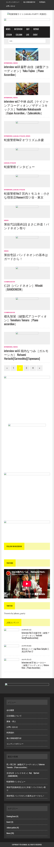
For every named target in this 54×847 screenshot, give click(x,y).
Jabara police (19, 136)
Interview (18, 29)
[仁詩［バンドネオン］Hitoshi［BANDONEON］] (27, 277)
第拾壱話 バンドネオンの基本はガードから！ (26, 256)
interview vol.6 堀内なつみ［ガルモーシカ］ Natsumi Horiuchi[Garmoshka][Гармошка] (26, 354)
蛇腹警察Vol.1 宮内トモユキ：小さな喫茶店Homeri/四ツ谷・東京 (27, 195)
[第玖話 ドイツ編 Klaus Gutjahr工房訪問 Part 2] (11, 651)
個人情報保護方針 (29, 2)
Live (27, 34)
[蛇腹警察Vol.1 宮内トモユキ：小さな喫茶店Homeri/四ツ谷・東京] (27, 185)
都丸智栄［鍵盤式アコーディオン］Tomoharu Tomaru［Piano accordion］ (25, 320)
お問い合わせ (10, 6)
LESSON (9, 34)
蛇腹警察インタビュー (19, 166)
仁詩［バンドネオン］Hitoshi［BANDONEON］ (23, 287)
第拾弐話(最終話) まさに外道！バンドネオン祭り (26, 226)
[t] (26, 8)
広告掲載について (14, 715)
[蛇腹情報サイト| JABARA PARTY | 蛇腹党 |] (27, 14)
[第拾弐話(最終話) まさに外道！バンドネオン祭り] (27, 216)
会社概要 (10, 710)
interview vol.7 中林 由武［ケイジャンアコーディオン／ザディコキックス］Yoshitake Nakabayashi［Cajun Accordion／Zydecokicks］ (26, 107)
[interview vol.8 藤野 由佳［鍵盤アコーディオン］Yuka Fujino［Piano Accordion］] (27, 59)
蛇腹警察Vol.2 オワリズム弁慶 (24, 139)
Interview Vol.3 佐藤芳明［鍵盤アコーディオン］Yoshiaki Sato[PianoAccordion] (35, 635)
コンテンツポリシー (12, 2)
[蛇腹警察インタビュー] (27, 158)
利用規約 (42, 2)
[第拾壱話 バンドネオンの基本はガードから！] (27, 247)
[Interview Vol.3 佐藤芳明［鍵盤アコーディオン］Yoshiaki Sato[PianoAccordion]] (11, 635)
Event (35, 34)
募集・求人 (11, 721)
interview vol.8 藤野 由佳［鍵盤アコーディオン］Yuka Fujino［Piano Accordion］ (26, 70)
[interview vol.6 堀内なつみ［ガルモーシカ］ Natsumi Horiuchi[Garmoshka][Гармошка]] (27, 342)
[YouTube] (30, 8)
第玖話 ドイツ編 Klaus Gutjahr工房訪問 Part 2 (35, 650)
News (8, 29)
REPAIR (36, 29)
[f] (24, 8)
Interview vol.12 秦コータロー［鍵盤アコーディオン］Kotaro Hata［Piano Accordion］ (35, 665)
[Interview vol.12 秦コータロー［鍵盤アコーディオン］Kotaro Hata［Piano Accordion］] (11, 665)
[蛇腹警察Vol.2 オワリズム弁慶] (27, 132)
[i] (28, 8)
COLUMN (19, 34)
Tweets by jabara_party (14, 613)
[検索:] (27, 40)
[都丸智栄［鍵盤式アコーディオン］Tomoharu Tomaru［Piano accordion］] (27, 308)
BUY (28, 29)
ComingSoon (9, 282)
